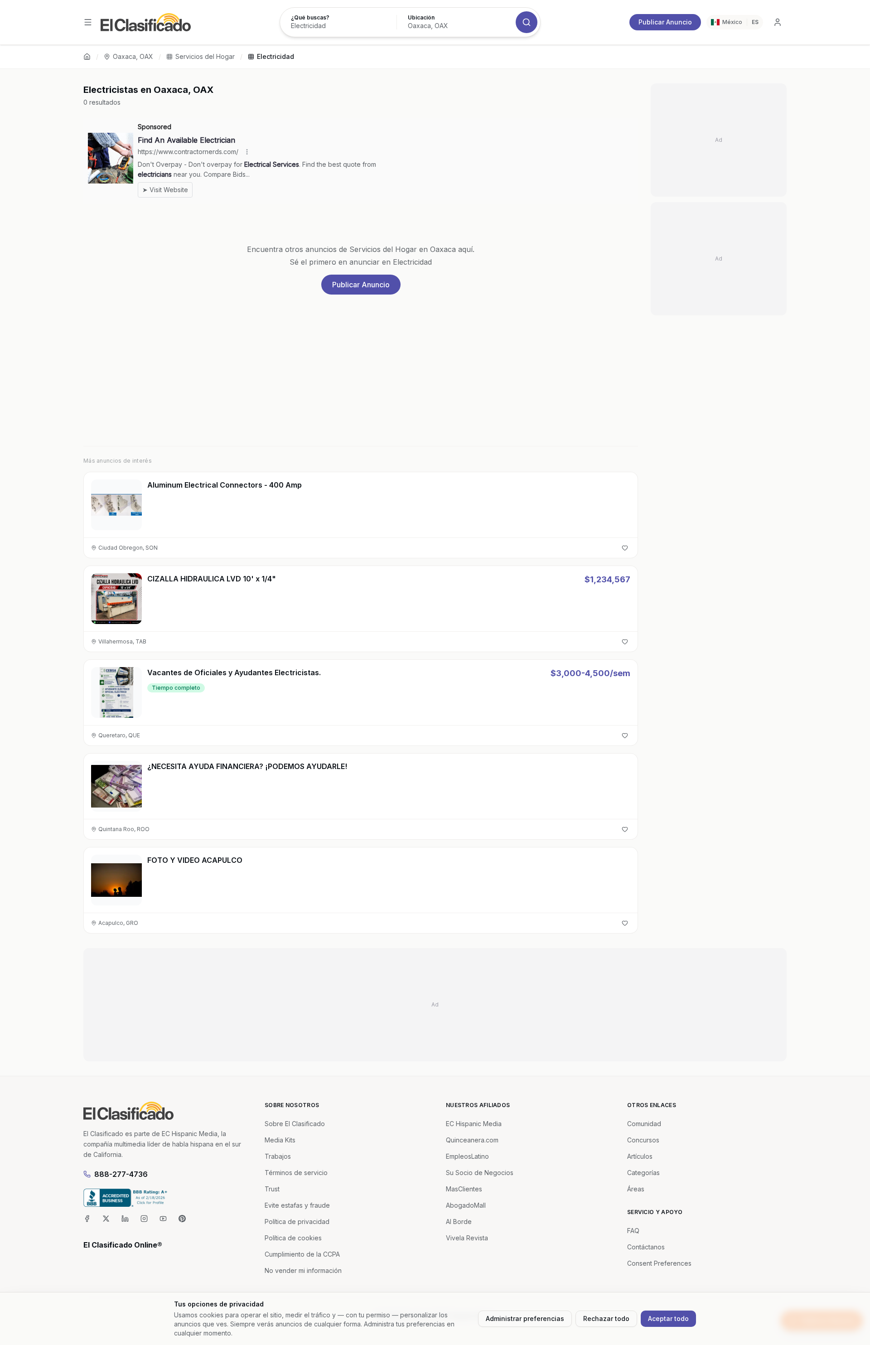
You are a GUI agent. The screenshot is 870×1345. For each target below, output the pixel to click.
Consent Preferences (659, 1263)
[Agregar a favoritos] (624, 547)
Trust (272, 1189)
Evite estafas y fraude (297, 1205)
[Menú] (88, 22)
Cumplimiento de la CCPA (302, 1254)
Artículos (639, 1156)
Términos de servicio (296, 1172)
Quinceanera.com (472, 1140)
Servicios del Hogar (205, 56)
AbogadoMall (466, 1205)
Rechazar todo (606, 1318)
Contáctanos (646, 1247)
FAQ (633, 1230)
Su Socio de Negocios (479, 1172)
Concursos (643, 1140)
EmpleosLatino (467, 1156)
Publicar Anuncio (665, 22)
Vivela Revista (467, 1238)
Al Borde (459, 1221)
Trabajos (278, 1156)
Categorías (643, 1172)
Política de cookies (293, 1238)
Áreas (635, 1189)
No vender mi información (303, 1270)
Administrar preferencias (525, 1318)
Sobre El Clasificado (295, 1123)
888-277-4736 (121, 1174)
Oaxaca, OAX (133, 56)
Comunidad (644, 1123)
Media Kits (280, 1140)
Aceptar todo (668, 1318)
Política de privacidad (297, 1221)
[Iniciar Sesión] (777, 22)
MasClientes (464, 1189)
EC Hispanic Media (474, 1123)
